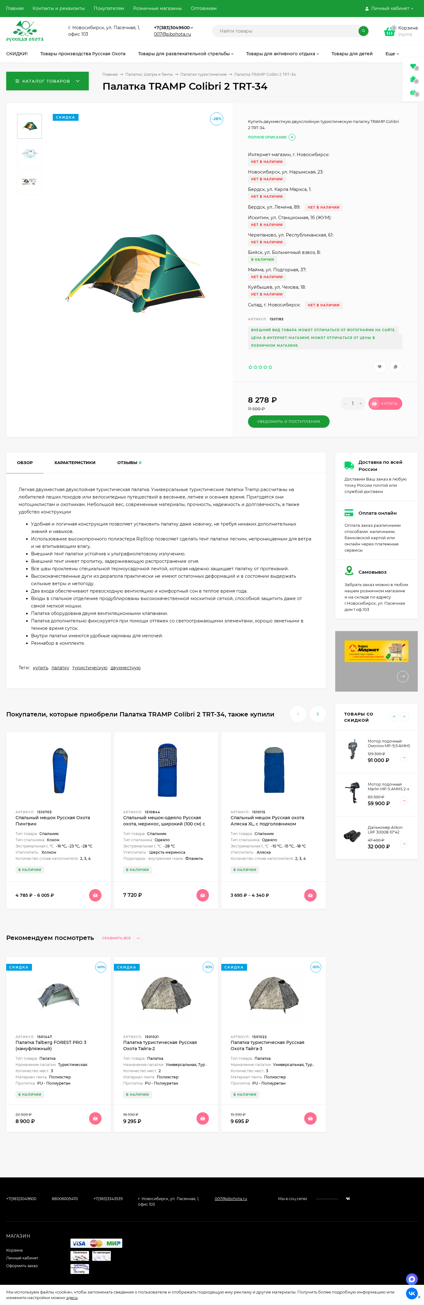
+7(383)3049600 (172, 27)
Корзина (14, 1250)
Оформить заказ (22, 1265)
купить (40, 668)
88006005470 (65, 1198)
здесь (72, 1297)
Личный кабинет (22, 1258)
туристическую (89, 668)
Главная (15, 8)
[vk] (348, 1198)
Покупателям (109, 8)
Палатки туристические (203, 74)
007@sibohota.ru (172, 34)
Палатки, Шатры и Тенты (149, 74)
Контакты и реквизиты (59, 8)
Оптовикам (204, 8)
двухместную (126, 668)
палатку (60, 668)
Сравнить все (117, 938)
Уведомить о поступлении (288, 421)
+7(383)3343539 (108, 1198)
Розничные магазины (157, 8)
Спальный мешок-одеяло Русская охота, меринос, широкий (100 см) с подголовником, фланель (164, 824)
